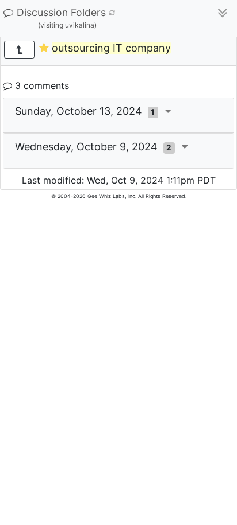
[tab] (118, 115)
